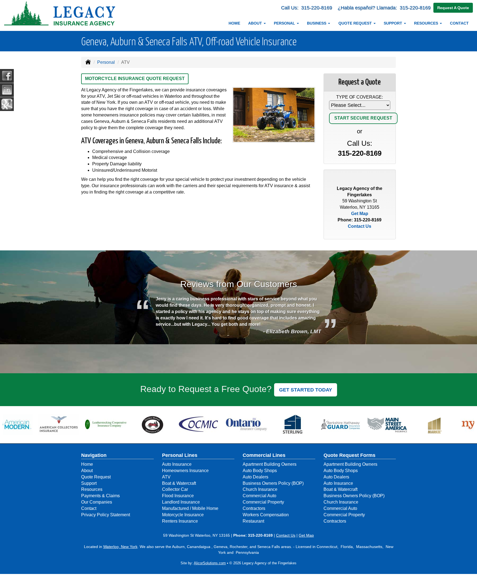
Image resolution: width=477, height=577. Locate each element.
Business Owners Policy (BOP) (273, 483)
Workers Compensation (266, 514)
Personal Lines (179, 455)
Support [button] (393, 23)
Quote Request (96, 477)
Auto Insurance (177, 464)
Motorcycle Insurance (183, 514)
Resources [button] (426, 23)
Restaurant (253, 521)
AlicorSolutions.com (210, 563)
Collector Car (175, 489)
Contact (459, 23)
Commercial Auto (259, 495)
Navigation (94, 455)
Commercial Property (263, 502)
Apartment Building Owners (269, 464)
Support (89, 483)
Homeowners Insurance (185, 470)
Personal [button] (285, 23)
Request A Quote (453, 8)
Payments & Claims (100, 495)
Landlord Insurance (181, 502)
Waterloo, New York (120, 546)
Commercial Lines (264, 455)
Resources (91, 489)
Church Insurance (260, 489)
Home (234, 23)
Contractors (254, 508)
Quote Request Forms (349, 455)
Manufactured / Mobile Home (190, 508)
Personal (106, 62)
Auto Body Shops (260, 470)
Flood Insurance (178, 495)
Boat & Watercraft (179, 483)
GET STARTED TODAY (305, 390)
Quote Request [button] (355, 23)
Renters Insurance (180, 521)
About (87, 470)
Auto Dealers (255, 477)
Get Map (359, 213)
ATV (166, 477)
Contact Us (359, 226)
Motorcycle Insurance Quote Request (135, 78)
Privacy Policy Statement (105, 514)
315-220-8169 (316, 7)
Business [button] (317, 23)
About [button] (255, 23)
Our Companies (96, 502)
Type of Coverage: (359, 97)
